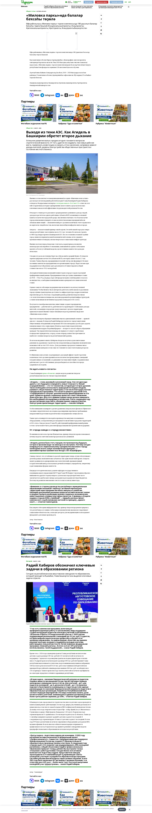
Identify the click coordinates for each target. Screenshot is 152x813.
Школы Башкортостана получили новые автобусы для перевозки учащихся (82, 6)
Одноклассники (102, 2)
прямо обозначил (48, 373)
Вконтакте (88, 2)
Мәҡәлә (24, 6)
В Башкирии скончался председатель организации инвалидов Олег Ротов (111, 6)
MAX (126, 2)
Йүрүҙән (26, 1)
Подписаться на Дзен (77, 2)
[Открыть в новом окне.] (34, 95)
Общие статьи (31, 11)
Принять (122, 809)
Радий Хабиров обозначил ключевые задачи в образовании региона (56, 6)
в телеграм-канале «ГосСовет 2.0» (67, 203)
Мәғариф (29, 561)
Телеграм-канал (116, 2)
